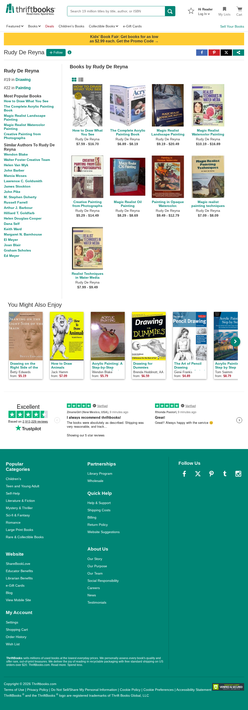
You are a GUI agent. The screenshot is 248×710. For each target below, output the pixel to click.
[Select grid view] (73, 79)
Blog (9, 593)
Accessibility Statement (193, 690)
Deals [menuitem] (49, 26)
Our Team (95, 573)
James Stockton (17, 186)
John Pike (12, 192)
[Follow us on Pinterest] (211, 474)
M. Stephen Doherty (20, 197)
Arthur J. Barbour (18, 208)
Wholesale (95, 481)
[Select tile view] (80, 79)
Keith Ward (13, 229)
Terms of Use (14, 690)
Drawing (23, 80)
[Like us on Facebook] (184, 474)
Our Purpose (97, 566)
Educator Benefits (19, 571)
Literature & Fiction (20, 501)
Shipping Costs (98, 510)
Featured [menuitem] (13, 26)
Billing (91, 517)
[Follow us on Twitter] (198, 474)
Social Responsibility (103, 581)
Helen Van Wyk (16, 165)
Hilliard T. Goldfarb (19, 213)
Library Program (99, 473)
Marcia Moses (15, 176)
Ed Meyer (11, 256)
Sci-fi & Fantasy (18, 515)
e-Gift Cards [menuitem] (132, 26)
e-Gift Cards (15, 585)
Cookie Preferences (158, 690)
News (91, 595)
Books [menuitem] (33, 26)
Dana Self (12, 224)
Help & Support (99, 503)
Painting (23, 88)
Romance (13, 522)
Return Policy (97, 525)
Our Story (94, 559)
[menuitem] (205, 10)
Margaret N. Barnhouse (23, 234)
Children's (13, 479)
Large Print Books (19, 530)
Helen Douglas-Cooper (22, 218)
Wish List (13, 644)
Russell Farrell (16, 202)
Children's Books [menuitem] (71, 26)
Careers (93, 588)
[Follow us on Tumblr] (225, 474)
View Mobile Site (18, 600)
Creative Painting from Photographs (22, 136)
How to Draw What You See (26, 101)
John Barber (14, 170)
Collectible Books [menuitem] (102, 26)
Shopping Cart (17, 629)
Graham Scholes (17, 250)
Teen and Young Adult (22, 486)
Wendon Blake (16, 154)
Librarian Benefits (19, 578)
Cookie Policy (130, 690)
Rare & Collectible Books (25, 537)
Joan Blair (12, 245)
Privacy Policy (37, 690)
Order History (16, 637)
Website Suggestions (103, 532)
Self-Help (13, 493)
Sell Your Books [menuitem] (232, 26)
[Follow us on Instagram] (238, 474)
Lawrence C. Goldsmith (23, 181)
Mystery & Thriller (19, 508)
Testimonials (96, 602)
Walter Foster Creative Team (27, 160)
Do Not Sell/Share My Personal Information (84, 690)
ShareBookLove (18, 564)
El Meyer (11, 240)
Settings (12, 622)
